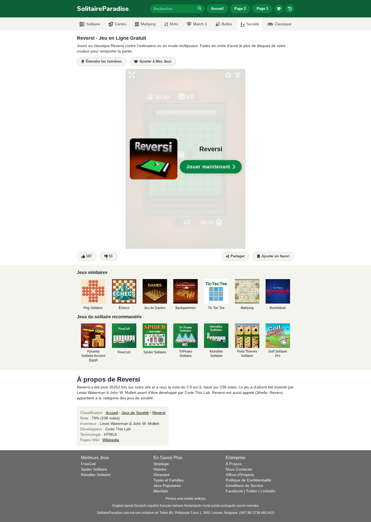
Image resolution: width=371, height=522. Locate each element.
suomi (241, 506)
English (118, 506)
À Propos (233, 464)
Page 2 (240, 9)
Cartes (120, 24)
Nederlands (193, 506)
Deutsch (140, 506)
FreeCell (88, 464)
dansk (128, 506)
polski (215, 506)
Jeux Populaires (167, 485)
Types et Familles (168, 480)
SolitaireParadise (103, 8)
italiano (177, 506)
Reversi (158, 412)
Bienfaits (160, 491)
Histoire (159, 469)
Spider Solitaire (94, 469)
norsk (206, 506)
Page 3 (262, 9)
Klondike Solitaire (96, 474)
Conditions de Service (244, 485)
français (166, 506)
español (153, 506)
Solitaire (93, 24)
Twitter (251, 491)
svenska (252, 506)
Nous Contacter (239, 469)
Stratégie (161, 464)
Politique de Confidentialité (248, 480)
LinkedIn (268, 491)
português (228, 506)
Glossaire (161, 474)
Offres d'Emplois (240, 474)
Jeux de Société (135, 412)
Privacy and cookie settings (185, 499)
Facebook (234, 491)
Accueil (217, 9)
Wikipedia (110, 440)
